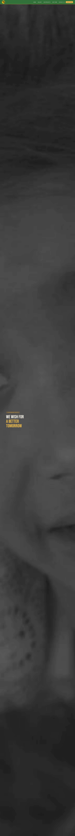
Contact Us (62, 2)
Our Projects (47, 2)
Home (34, 2)
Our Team (54, 2)
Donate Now (69, 2)
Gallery (40, 2)
